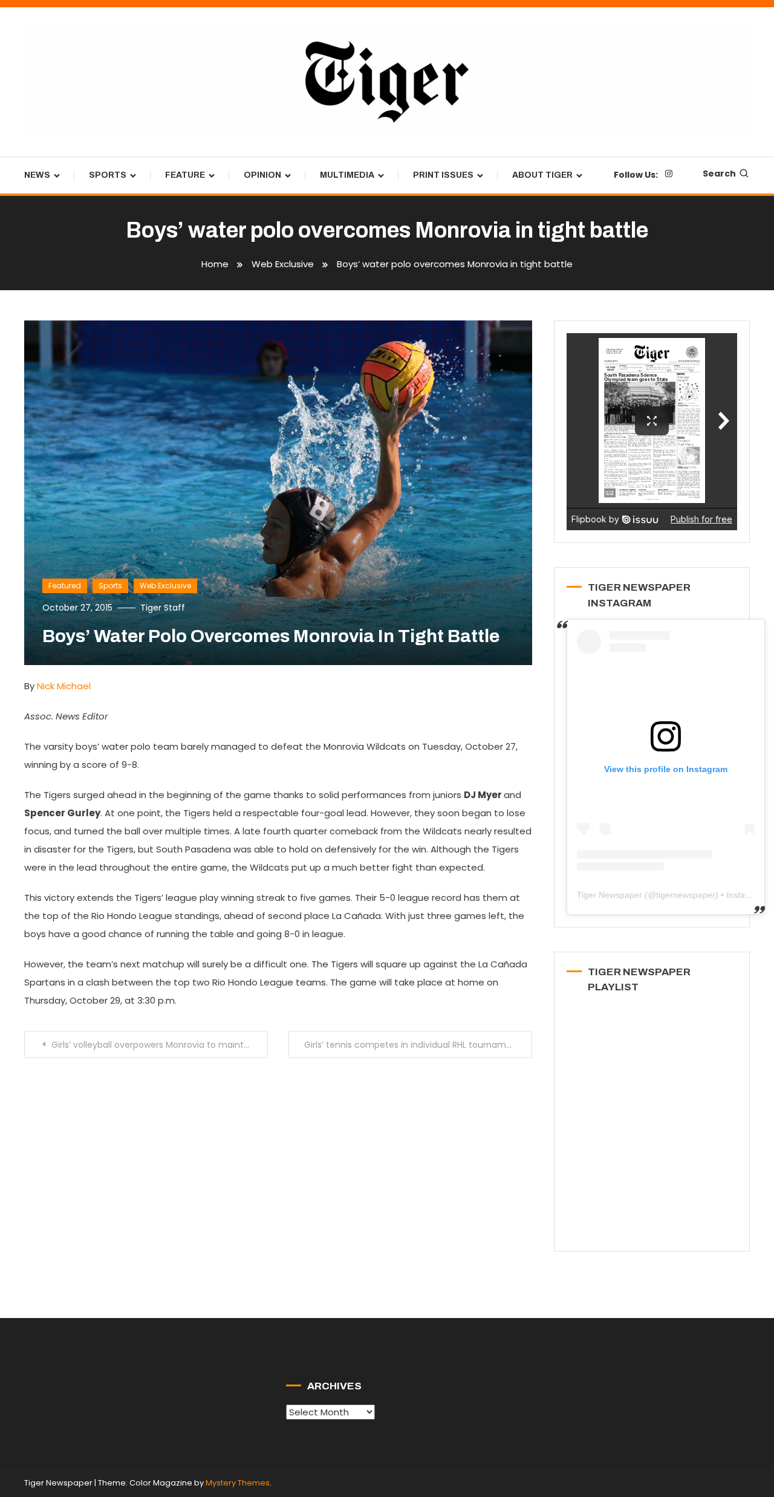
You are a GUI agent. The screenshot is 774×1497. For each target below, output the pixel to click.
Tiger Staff (162, 608)
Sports (107, 175)
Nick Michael (64, 686)
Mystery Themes (238, 1483)
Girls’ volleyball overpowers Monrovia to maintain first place (159, 1045)
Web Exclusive (165, 585)
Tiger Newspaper (609, 895)
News (37, 175)
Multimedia (347, 175)
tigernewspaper (685, 895)
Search (719, 173)
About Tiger (542, 175)
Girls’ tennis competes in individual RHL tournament (412, 1045)
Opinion (262, 175)
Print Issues (443, 175)
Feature (185, 175)
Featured (64, 585)
